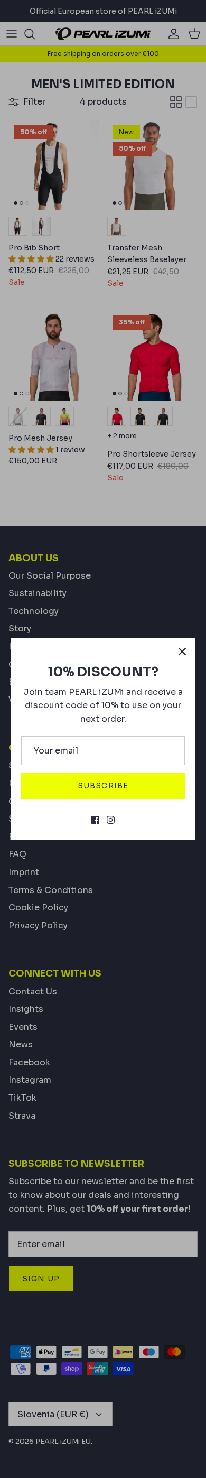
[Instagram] (111, 820)
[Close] (182, 651)
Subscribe (103, 786)
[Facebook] (95, 820)
